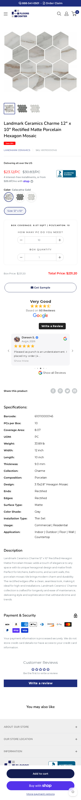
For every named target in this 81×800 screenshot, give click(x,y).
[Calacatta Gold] (8, 197)
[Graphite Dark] (20, 197)
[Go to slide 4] (43, 368)
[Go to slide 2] (37, 368)
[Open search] (59, 14)
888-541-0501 (30, 3)
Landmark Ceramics (17, 150)
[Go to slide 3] (40, 368)
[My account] (66, 14)
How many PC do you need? (40, 232)
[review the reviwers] (65, 339)
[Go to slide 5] (46, 368)
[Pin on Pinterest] (60, 391)
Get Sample (41, 287)
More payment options (41, 793)
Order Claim (54, 3)
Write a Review (52, 326)
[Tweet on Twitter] (67, 391)
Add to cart (40, 773)
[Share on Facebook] (53, 391)
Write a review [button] (41, 683)
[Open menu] (6, 13)
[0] (74, 13)
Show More (21, 360)
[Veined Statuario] (31, 197)
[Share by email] (74, 391)
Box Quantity (41, 249)
